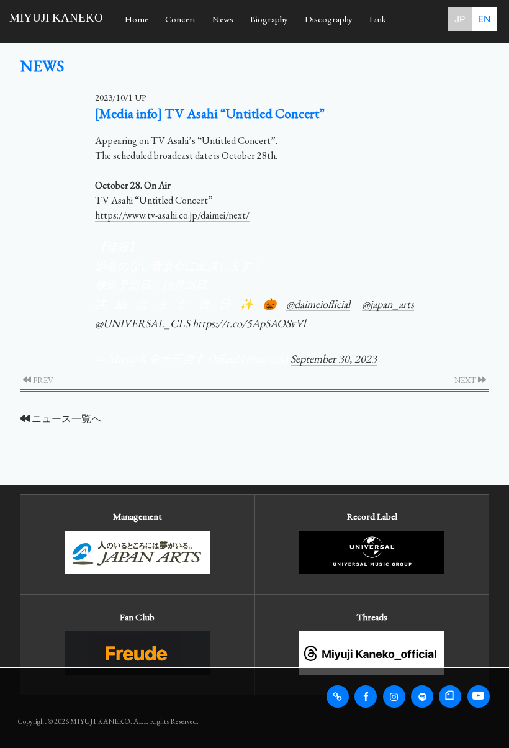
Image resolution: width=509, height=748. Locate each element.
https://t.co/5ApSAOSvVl (248, 323)
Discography (329, 19)
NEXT (466, 380)
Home (136, 19)
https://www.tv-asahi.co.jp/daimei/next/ (172, 215)
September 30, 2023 (334, 358)
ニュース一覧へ (65, 418)
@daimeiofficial (318, 304)
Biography (269, 19)
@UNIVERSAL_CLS (142, 323)
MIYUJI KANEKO (56, 17)
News (222, 19)
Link (377, 19)
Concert (180, 19)
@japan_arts (388, 304)
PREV (42, 380)
